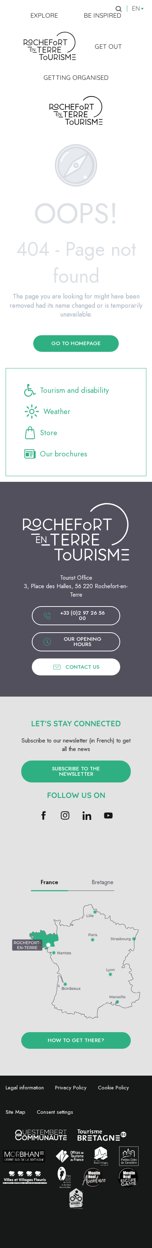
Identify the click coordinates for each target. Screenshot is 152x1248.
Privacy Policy (71, 1088)
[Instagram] (65, 816)
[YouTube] (108, 816)
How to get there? (76, 1040)
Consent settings (55, 1112)
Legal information (25, 1088)
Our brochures (63, 454)
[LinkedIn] (87, 816)
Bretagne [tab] (102, 882)
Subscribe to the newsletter (76, 771)
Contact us (82, 667)
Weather (56, 411)
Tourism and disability (74, 390)
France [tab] (49, 882)
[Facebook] (43, 816)
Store (48, 432)
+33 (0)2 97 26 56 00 (82, 615)
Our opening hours (82, 641)
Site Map (15, 1112)
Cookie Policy (113, 1088)
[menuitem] (44, 15)
